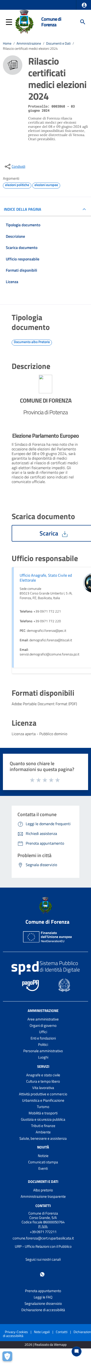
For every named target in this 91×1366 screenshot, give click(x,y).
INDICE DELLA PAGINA (22, 209)
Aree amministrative (43, 1019)
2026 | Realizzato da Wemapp (45, 1345)
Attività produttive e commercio (43, 1094)
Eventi (43, 1168)
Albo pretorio (43, 1190)
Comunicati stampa (43, 1162)
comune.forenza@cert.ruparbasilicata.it (43, 1238)
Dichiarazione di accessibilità (43, 1310)
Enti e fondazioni (43, 1038)
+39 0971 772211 (43, 1232)
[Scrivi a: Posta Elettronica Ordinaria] (43, 1242)
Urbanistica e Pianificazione (43, 1100)
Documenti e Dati (58, 43)
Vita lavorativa (43, 1087)
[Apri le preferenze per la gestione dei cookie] (8, 1357)
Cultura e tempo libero (43, 1081)
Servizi (43, 1066)
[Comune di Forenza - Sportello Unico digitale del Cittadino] (24, 21)
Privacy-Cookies (16, 1331)
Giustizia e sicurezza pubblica (43, 1119)
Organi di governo (43, 1025)
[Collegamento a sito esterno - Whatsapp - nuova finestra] (42, 1274)
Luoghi (43, 1057)
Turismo (43, 1106)
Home (7, 43)
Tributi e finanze (43, 1125)
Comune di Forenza (51, 21)
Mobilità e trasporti (43, 1113)
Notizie (43, 1155)
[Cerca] (82, 22)
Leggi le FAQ (43, 1297)
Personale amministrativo (43, 1051)
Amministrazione (29, 43)
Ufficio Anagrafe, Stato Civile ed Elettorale (46, 577)
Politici (43, 1044)
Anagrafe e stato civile (43, 1075)
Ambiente (43, 1132)
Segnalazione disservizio (43, 1303)
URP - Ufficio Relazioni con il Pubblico (43, 1246)
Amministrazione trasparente (43, 1196)
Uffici (43, 1032)
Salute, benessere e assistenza (43, 1138)
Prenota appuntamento (43, 1291)
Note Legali (42, 1331)
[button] (84, 5)
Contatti (43, 1205)
